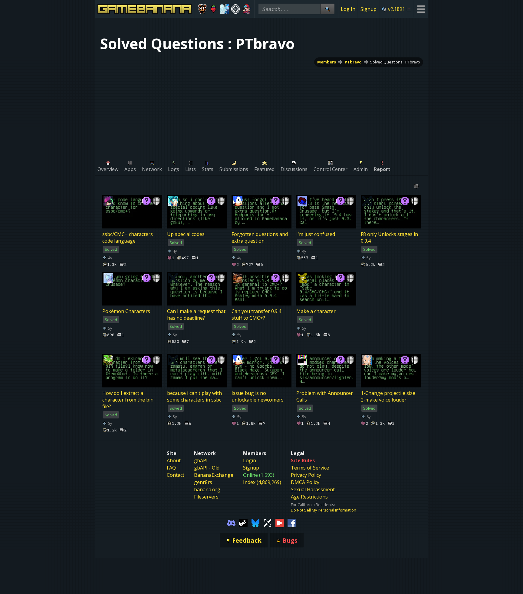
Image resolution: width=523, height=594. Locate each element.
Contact (175, 475)
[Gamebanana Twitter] (267, 522)
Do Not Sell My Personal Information (323, 510)
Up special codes (186, 234)
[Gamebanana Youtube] (280, 522)
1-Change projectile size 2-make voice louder (388, 396)
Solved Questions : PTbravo (395, 62)
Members (326, 62)
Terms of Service (310, 467)
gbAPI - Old (206, 467)
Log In (348, 9)
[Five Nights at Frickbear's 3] (202, 9)
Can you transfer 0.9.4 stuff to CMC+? (256, 314)
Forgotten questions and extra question (260, 237)
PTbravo (353, 62)
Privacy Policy (306, 475)
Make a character (316, 311)
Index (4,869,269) (262, 482)
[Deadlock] (235, 9)
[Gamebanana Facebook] (292, 522)
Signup (368, 9)
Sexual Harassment (313, 489)
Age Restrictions (309, 496)
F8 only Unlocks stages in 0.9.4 (389, 237)
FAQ (171, 467)
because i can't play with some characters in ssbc (194, 396)
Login (249, 460)
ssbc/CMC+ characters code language (127, 237)
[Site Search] (327, 9)
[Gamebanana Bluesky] (255, 522)
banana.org (207, 489)
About (174, 460)
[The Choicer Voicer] (224, 9)
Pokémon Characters (126, 311)
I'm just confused (315, 234)
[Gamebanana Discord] (231, 522)
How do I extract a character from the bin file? (127, 400)
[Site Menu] (421, 9)
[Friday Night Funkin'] (246, 9)
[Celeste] (213, 9)
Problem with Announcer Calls (324, 396)
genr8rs (203, 482)
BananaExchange (213, 475)
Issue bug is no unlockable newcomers (258, 396)
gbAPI (201, 460)
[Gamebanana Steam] (243, 522)
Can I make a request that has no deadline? (196, 314)
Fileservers (206, 496)
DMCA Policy (305, 482)
